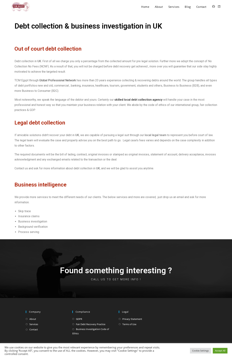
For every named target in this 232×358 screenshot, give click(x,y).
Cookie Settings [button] (200, 350)
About (32, 319)
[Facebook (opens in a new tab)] (213, 6)
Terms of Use (129, 324)
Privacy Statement (132, 319)
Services (33, 324)
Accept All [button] (220, 350)
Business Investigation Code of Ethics (90, 331)
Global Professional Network (57, 80)
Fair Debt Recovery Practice (90, 324)
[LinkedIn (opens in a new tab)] (219, 6)
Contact (33, 329)
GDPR (79, 319)
